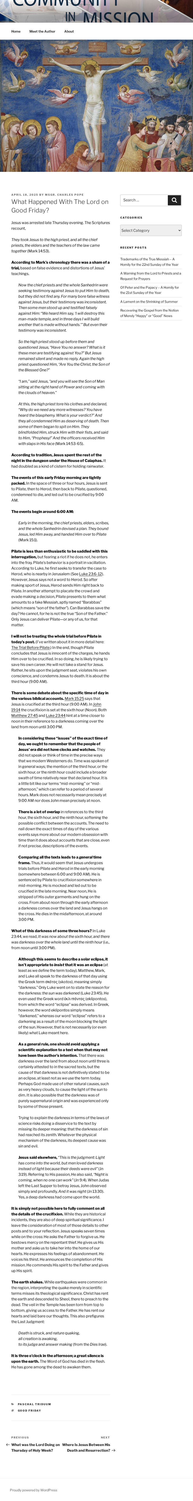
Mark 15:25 (74, 698)
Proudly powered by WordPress (33, 1490)
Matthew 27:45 (24, 715)
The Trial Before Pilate (30, 647)
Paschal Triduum (35, 1404)
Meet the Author (42, 31)
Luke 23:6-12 (90, 574)
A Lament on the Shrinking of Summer (149, 302)
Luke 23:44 (55, 715)
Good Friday (29, 1410)
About (69, 31)
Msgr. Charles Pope (64, 194)
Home (15, 31)
